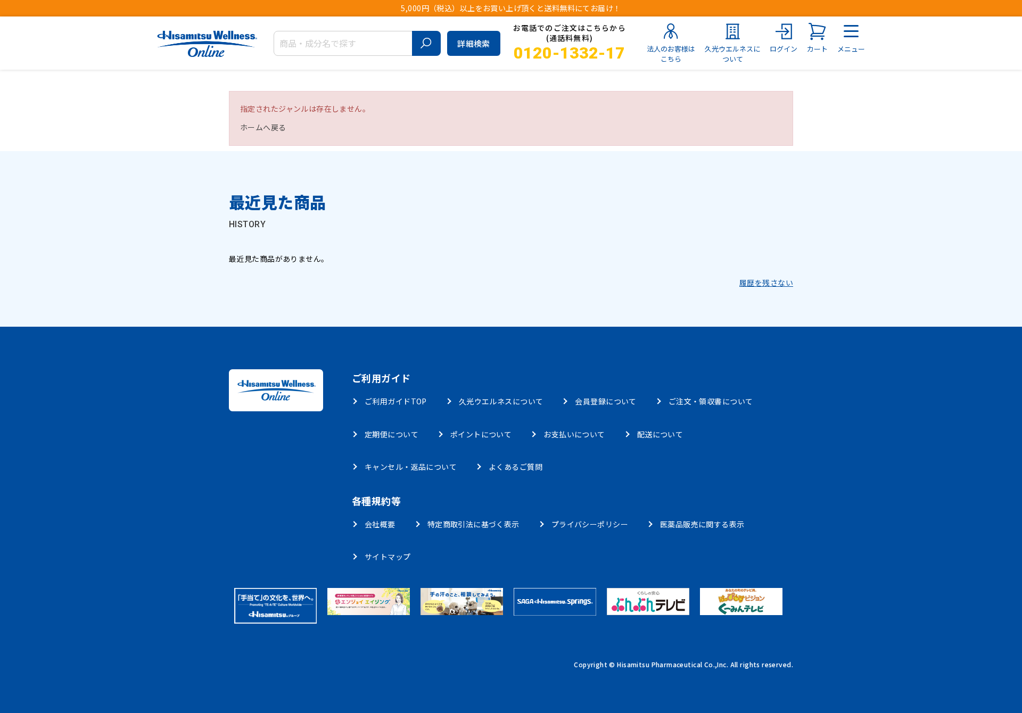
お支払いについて (574, 434)
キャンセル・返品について (411, 466)
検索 (426, 43)
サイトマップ (388, 556)
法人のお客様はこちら (671, 54)
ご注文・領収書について (711, 401)
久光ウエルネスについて (732, 54)
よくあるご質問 (515, 466)
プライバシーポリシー (589, 524)
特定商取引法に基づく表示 (473, 524)
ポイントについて (481, 434)
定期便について (391, 434)
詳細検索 (473, 43)
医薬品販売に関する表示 (702, 524)
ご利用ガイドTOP (396, 401)
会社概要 (380, 524)
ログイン (783, 49)
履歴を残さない (766, 282)
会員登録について (605, 401)
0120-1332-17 (569, 53)
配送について (660, 434)
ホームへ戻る (263, 127)
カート (817, 49)
